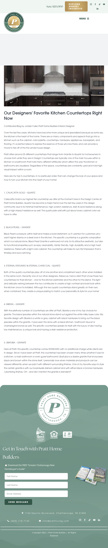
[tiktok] (99, 4)
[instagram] (91, 4)
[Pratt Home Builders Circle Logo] (54, 392)
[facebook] (95, 4)
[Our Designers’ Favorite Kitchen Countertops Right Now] (54, 85)
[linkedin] (97, 9)
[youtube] (104, 4)
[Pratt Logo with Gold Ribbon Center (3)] (13, 12)
